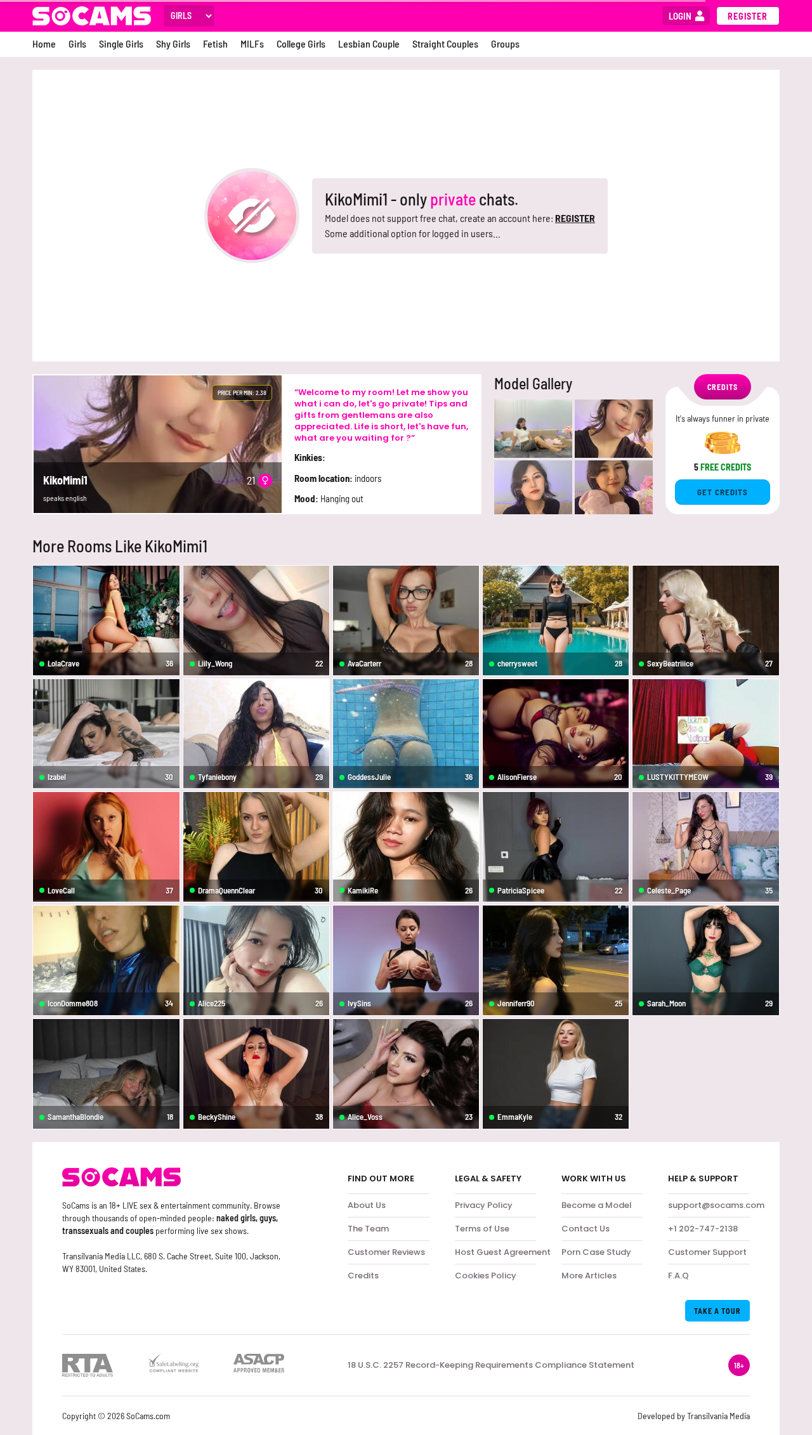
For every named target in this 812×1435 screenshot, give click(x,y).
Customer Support (707, 1252)
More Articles (589, 1275)
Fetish (215, 43)
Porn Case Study (596, 1252)
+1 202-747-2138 (703, 1229)
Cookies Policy (485, 1275)
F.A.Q (678, 1275)
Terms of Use (482, 1229)
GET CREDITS (722, 492)
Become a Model (596, 1205)
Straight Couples (445, 43)
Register (748, 16)
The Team (368, 1229)
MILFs (252, 43)
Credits (363, 1275)
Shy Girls (173, 43)
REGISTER (575, 218)
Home (44, 43)
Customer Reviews (386, 1252)
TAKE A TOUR (717, 1310)
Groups (505, 43)
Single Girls (121, 43)
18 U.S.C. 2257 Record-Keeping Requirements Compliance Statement (491, 1365)
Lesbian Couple (369, 43)
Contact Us (585, 1229)
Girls (77, 43)
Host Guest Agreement (503, 1252)
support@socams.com (716, 1205)
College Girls (301, 43)
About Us (367, 1205)
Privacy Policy (484, 1205)
